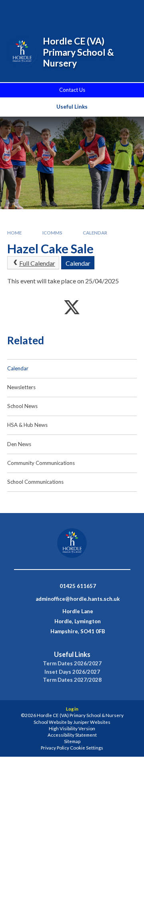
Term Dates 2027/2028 (72, 680)
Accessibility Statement (72, 734)
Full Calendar (37, 263)
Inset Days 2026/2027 (72, 672)
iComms (52, 232)
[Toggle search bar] (87, 11)
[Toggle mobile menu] (127, 11)
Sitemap (72, 741)
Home (14, 232)
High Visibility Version (72, 728)
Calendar (95, 232)
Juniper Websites (91, 722)
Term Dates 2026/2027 (72, 664)
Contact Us (72, 90)
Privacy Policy (55, 747)
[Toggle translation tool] (107, 11)
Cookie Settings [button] (86, 747)
